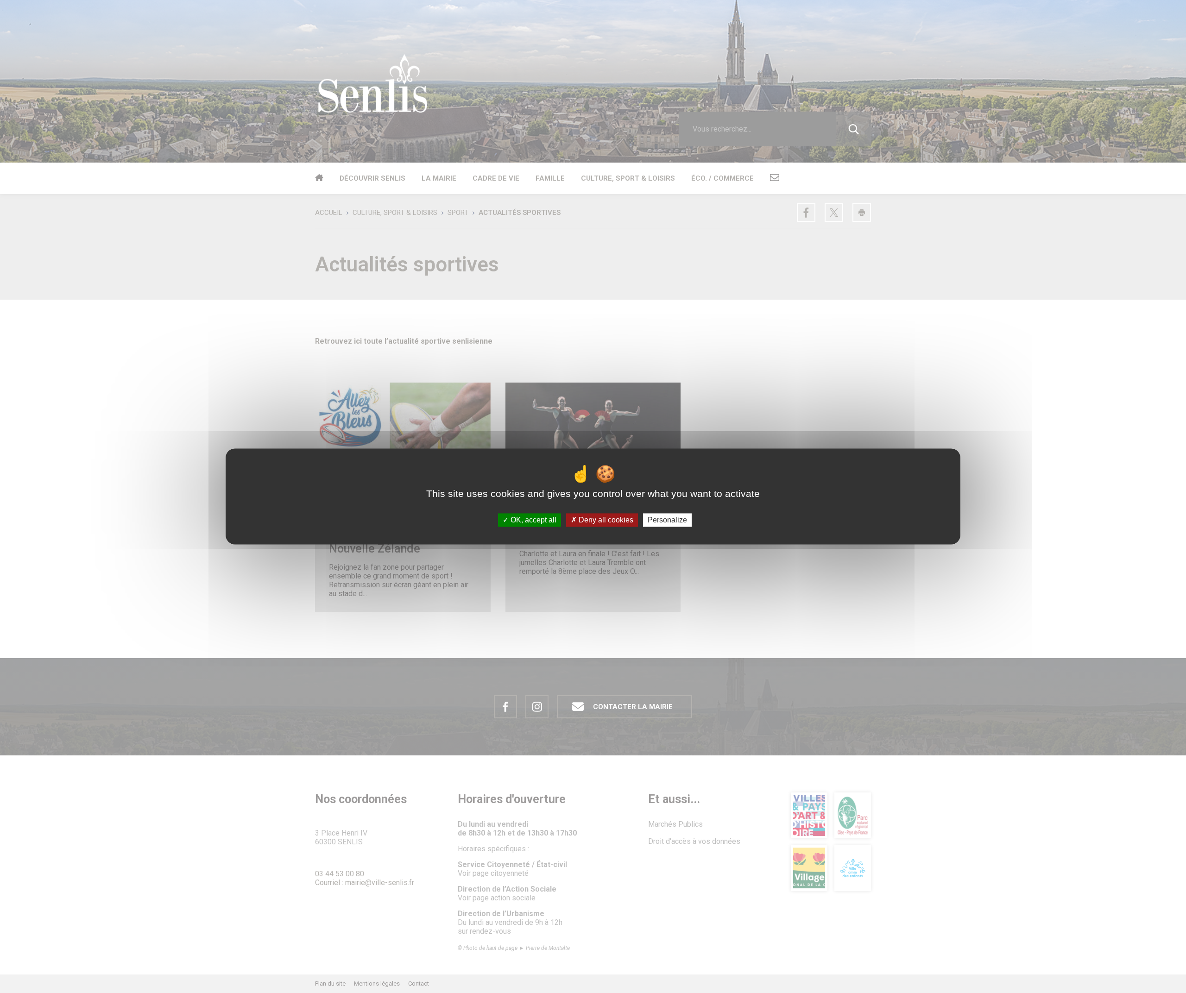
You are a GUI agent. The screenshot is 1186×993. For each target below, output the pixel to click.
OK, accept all (532, 520)
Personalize (667, 520)
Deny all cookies (605, 520)
